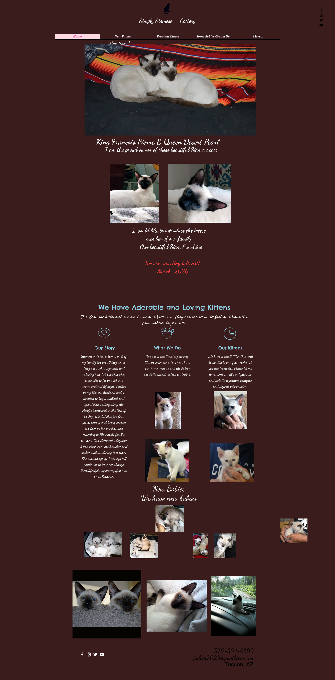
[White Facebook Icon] (82, 654)
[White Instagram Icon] (88, 654)
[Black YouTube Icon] (321, 25)
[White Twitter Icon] (95, 654)
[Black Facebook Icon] (321, 10)
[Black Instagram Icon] (321, 15)
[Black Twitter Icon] (321, 20)
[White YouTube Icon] (101, 654)
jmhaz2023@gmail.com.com (223, 657)
